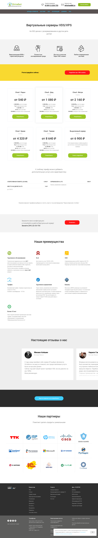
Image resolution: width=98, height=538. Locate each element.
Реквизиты (31, 510)
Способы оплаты (33, 512)
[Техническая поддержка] (13, 521)
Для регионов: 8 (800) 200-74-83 (36, 522)
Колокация (55, 11)
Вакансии (31, 501)
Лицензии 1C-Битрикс (77, 503)
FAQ (70, 11)
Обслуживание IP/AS (77, 501)
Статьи (30, 492)
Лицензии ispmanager (77, 505)
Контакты (31, 505)
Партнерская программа (35, 496)
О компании (32, 498)
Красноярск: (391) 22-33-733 (35, 521)
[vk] (11, 521)
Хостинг (42, 11)
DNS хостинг (75, 494)
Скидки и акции (32, 494)
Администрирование (77, 498)
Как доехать (32, 508)
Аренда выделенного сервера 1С (58, 492)
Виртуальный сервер (55, 494)
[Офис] (8, 521)
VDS (49, 11)
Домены (64, 11)
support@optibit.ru (54, 522)
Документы (31, 503)
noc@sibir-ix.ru (53, 527)
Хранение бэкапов (76, 496)
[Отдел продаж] (15, 521)
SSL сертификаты (76, 492)
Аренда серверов (32, 11)
